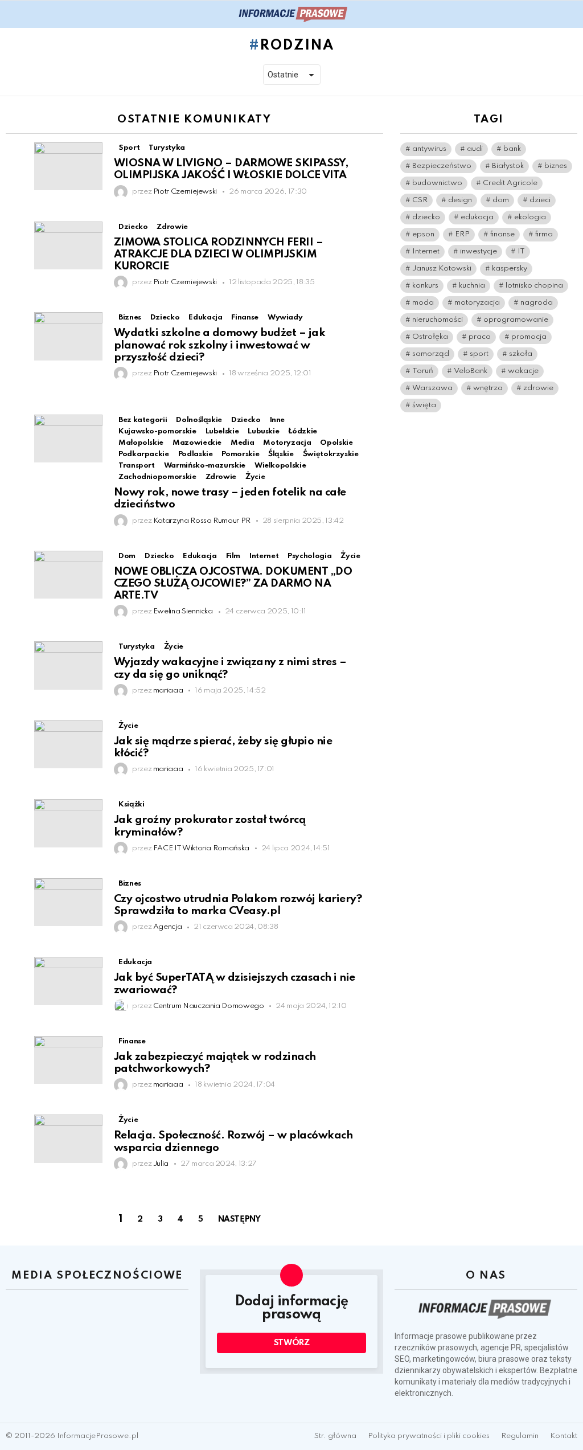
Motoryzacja (287, 443)
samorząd (430, 354)
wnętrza (488, 388)
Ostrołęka (430, 337)
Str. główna (335, 1436)
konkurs (425, 285)
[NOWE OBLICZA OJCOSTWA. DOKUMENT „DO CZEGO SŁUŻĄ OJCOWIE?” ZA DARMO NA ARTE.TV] (68, 575)
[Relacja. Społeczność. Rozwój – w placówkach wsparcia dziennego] (68, 1138)
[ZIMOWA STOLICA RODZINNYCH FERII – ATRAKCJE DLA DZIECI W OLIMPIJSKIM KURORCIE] (68, 245)
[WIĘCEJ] (373, 149)
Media (242, 443)
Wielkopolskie (280, 465)
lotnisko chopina (534, 285)
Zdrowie (221, 477)
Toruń (422, 371)
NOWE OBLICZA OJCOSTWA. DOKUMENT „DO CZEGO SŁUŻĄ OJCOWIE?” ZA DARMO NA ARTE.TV (233, 583)
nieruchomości (437, 319)
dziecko (426, 217)
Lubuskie (263, 431)
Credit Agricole (510, 183)
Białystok (508, 166)
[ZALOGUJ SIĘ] (570, 14)
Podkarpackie (143, 454)
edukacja (477, 217)
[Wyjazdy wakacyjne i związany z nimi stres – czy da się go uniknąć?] (68, 665)
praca (480, 337)
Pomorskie (240, 454)
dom (500, 200)
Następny (239, 1219)
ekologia (530, 217)
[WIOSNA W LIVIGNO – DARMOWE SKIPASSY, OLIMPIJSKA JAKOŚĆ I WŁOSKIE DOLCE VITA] (68, 166)
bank (512, 149)
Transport (136, 465)
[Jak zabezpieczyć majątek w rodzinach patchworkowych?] (68, 1060)
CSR (420, 200)
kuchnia (472, 285)
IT (521, 251)
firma (544, 234)
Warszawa (432, 388)
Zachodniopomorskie (157, 477)
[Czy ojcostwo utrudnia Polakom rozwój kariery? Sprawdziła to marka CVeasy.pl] (68, 902)
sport (479, 354)
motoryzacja (477, 302)
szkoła (520, 354)
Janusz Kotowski (441, 268)
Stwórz (292, 1343)
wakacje (523, 371)
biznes (555, 166)
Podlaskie (195, 454)
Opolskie (336, 443)
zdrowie (538, 388)
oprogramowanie (515, 319)
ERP (462, 234)
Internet (426, 251)
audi (475, 149)
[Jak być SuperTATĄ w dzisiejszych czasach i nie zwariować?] (68, 981)
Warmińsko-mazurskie (204, 465)
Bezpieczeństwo (441, 166)
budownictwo (437, 183)
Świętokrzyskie (331, 454)
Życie (255, 477)
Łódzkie (302, 431)
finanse (502, 234)
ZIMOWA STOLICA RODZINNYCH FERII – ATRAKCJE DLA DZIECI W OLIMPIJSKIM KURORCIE (218, 254)
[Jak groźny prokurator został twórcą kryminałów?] (68, 823)
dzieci (540, 200)
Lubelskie (222, 431)
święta (424, 405)
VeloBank (470, 371)
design (460, 200)
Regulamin (520, 1436)
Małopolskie (140, 443)
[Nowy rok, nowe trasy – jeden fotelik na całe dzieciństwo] (68, 438)
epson (423, 234)
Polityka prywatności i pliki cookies (429, 1436)
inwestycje (478, 251)
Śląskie (280, 454)
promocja (529, 337)
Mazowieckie (197, 443)
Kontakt (563, 1436)
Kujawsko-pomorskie (157, 431)
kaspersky (509, 268)
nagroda (536, 302)
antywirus (429, 149)
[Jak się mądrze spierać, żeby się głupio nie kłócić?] (68, 744)
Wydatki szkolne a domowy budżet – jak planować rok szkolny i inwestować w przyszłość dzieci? (219, 345)
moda (423, 302)
